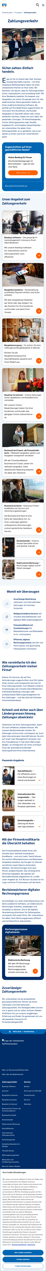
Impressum (31, 1245)
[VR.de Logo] (13, 5)
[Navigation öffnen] (43, 5)
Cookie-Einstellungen (23, 1266)
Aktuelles (27, 1104)
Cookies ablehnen (23, 1259)
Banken (27, 1086)
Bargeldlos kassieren (10, 1095)
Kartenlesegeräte (8, 1140)
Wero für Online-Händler (11, 1166)
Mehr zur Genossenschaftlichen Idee (15, 1070)
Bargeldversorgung (9, 1100)
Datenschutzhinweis (19, 1245)
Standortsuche (29, 1095)
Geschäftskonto (8, 1128)
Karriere (27, 1100)
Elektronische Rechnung (11, 1124)
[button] (23, 172)
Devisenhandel (7, 1120)
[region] (23, 1220)
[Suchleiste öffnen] (37, 5)
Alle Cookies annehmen (23, 1253)
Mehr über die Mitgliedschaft (12, 1074)
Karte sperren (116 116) (32, 1091)
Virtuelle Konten (8, 1151)
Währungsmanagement (10, 1155)
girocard (5, 1091)
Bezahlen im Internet (9, 1104)
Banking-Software (9, 1086)
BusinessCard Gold (9, 1115)
